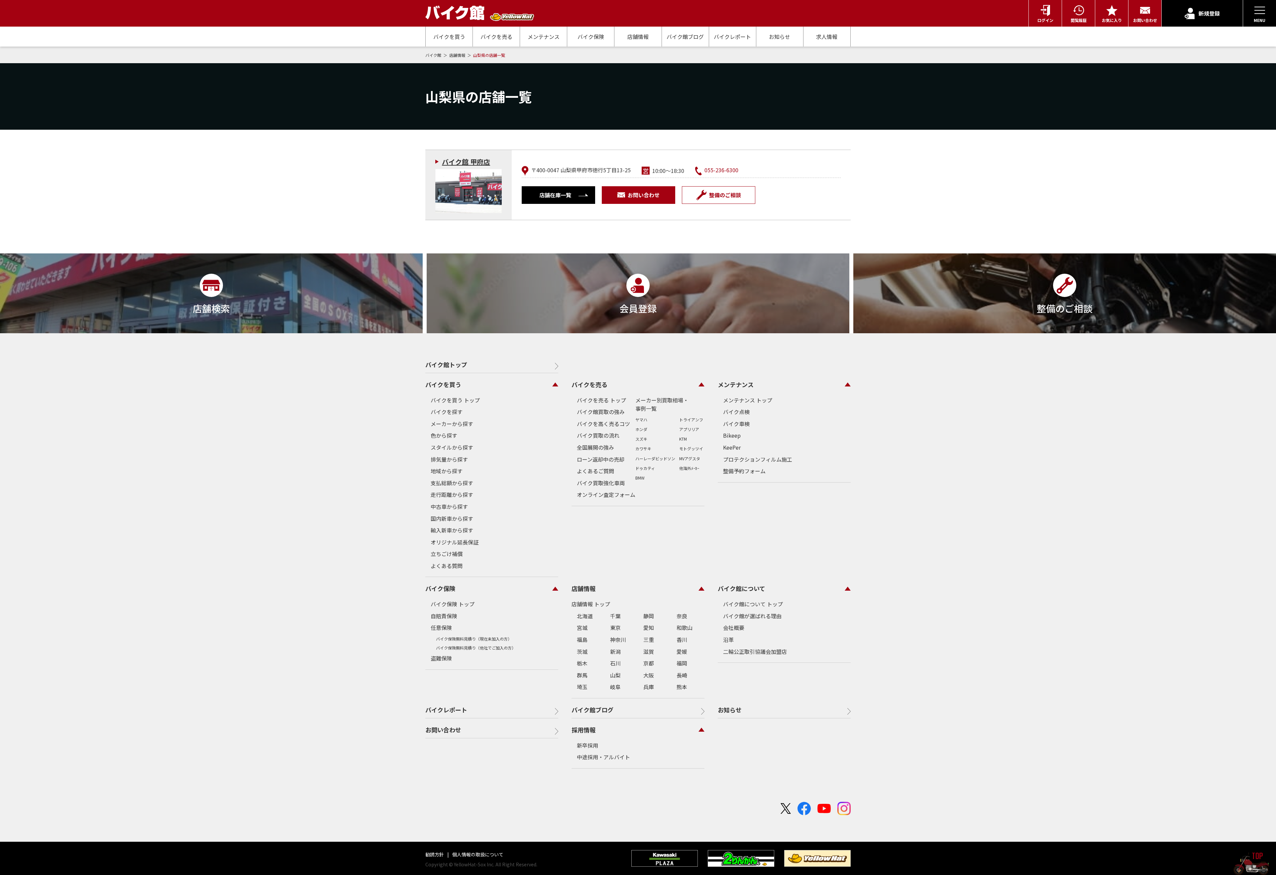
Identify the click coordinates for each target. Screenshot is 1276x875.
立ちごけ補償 (447, 554)
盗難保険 (441, 658)
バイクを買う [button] (443, 384)
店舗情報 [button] (583, 588)
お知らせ (779, 37)
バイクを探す (447, 412)
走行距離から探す (452, 495)
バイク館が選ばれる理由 (752, 616)
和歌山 (684, 628)
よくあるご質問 (595, 471)
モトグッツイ (691, 448)
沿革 (728, 640)
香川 (682, 640)
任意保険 (441, 628)
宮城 (582, 628)
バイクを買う (449, 37)
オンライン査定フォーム (606, 495)
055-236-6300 (721, 170)
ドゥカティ (645, 468)
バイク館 (433, 55)
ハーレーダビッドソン (655, 458)
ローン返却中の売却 (600, 459)
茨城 (582, 652)
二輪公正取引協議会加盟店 (755, 652)
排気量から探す (449, 459)
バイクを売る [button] (589, 384)
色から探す (444, 435)
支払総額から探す (452, 483)
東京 (615, 628)
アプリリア (689, 429)
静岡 (648, 616)
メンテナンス (544, 37)
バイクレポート (732, 37)
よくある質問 (447, 566)
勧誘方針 (435, 854)
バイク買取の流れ (598, 435)
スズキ (641, 439)
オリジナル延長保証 (454, 542)
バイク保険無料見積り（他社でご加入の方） (476, 648)
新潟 (615, 652)
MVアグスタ (689, 458)
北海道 (585, 616)
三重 (648, 640)
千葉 (615, 616)
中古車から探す (449, 506)
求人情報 (826, 36)
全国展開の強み (595, 447)
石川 (615, 663)
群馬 (582, 675)
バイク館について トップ (753, 604)
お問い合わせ (644, 195)
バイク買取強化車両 (601, 483)
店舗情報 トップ (591, 604)
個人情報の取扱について (477, 854)
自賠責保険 (444, 616)
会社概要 (733, 628)
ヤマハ (641, 419)
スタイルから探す (452, 447)
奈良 (682, 616)
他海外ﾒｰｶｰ (689, 468)
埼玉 (582, 687)
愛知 (648, 628)
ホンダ (641, 429)
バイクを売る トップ (601, 400)
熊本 (682, 687)
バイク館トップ (446, 364)
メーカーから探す (452, 424)
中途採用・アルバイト (603, 757)
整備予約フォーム (744, 471)
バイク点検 (736, 412)
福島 (582, 640)
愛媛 (682, 652)
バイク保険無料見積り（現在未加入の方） (474, 639)
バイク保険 (591, 37)
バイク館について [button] (741, 588)
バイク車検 (736, 424)
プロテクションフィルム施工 (757, 459)
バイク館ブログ (685, 37)
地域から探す (447, 471)
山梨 (615, 675)
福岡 (682, 663)
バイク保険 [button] (440, 588)
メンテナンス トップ (747, 400)
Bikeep (732, 435)
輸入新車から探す (452, 530)
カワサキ (643, 448)
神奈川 (618, 640)
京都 (648, 663)
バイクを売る (496, 37)
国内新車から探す (452, 518)
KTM (683, 439)
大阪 (648, 675)
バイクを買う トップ (455, 400)
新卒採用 (587, 745)
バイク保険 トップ (453, 604)
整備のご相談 (725, 195)
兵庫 (648, 687)
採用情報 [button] (583, 729)
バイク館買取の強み (601, 412)
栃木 (582, 663)
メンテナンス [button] (736, 384)
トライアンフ (691, 419)
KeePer (732, 447)
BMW (640, 478)
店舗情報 (638, 37)
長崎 (682, 675)
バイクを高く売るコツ (603, 424)
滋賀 (648, 652)
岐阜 (615, 687)
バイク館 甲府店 (466, 162)
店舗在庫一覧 (555, 195)
